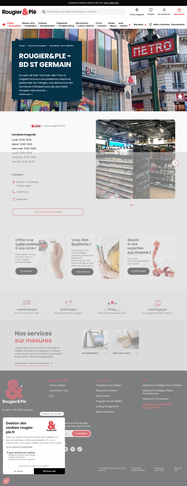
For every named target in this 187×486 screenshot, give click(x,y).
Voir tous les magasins (47, 212)
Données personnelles (138, 469)
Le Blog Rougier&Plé (107, 406)
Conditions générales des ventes (112, 469)
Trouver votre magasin (37, 46)
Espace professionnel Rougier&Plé (157, 406)
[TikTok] (79, 449)
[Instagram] (72, 449)
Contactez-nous (58, 390)
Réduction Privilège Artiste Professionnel (158, 392)
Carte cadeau (57, 385)
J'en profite (82, 272)
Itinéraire (22, 199)
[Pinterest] (65, 449)
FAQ (51, 396)
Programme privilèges (109, 385)
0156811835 (23, 192)
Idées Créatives (105, 411)
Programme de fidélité (109, 401)
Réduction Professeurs (156, 399)
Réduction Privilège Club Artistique (162, 385)
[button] (164, 11)
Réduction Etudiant (107, 390)
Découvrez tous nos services (32, 363)
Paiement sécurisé (160, 469)
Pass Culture (103, 396)
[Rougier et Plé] (14, 391)
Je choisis (26, 271)
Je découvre (138, 271)
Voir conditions (90, 3)
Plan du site (178, 469)
